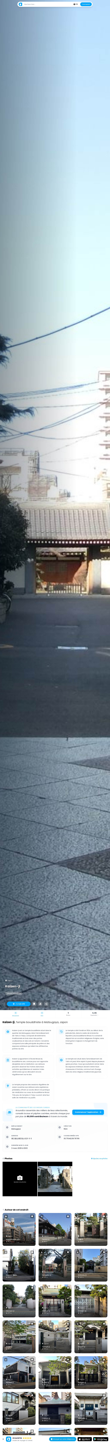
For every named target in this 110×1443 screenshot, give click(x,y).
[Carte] (40, 1004)
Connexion (86, 4)
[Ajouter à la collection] (34, 1004)
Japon (10, 980)
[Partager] (46, 1004)
